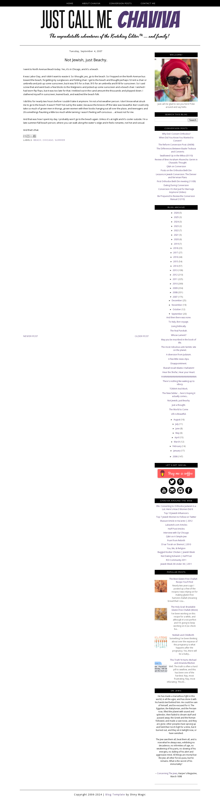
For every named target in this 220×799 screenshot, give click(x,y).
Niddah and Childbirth (183, 635)
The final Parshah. (178, 330)
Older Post (142, 336)
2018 (176, 248)
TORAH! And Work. (179, 388)
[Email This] (24, 136)
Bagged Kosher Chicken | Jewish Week (176, 552)
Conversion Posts (120, 3)
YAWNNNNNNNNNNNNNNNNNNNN (178, 376)
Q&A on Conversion (176, 166)
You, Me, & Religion (176, 548)
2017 (176, 252)
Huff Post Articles (176, 528)
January (177, 450)
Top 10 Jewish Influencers (176, 513)
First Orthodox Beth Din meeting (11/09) (176, 181)
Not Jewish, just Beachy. (178, 400)
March (177, 441)
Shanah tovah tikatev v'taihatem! (178, 367)
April (177, 437)
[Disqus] (86, 200)
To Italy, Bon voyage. (179, 321)
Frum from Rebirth (176, 540)
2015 (176, 261)
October (177, 309)
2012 (175, 274)
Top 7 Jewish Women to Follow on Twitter (176, 516)
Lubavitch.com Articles (176, 524)
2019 (176, 243)
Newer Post (30, 336)
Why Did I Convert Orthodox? (176, 133)
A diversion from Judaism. (178, 354)
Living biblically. (178, 326)
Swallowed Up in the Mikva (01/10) (176, 155)
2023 (176, 226)
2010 (175, 283)
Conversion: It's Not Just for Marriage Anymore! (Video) (176, 191)
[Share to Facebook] (34, 136)
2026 (176, 212)
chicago (48, 140)
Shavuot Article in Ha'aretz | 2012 (176, 520)
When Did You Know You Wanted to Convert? (176, 139)
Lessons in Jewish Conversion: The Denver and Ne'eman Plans (176, 176)
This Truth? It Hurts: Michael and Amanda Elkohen (183, 661)
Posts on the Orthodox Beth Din (176, 170)
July (177, 424)
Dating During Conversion (176, 185)
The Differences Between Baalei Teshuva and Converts (176, 150)
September (177, 313)
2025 (176, 217)
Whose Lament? (178, 335)
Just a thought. (179, 405)
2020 (176, 239)
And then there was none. (178, 317)
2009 (175, 288)
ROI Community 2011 (176, 560)
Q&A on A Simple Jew (176, 536)
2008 (175, 292)
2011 (175, 279)
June (177, 428)
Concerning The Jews (167, 773)
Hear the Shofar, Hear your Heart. (178, 372)
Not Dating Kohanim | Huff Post (176, 556)
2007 (175, 296)
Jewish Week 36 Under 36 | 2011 (176, 563)
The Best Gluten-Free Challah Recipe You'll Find (183, 580)
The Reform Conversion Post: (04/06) (176, 144)
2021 (176, 234)
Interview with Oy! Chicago (176, 532)
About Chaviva (91, 3)
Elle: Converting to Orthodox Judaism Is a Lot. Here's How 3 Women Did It (176, 508)
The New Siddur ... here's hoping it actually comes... (178, 395)
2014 (176, 266)
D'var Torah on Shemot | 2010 (176, 544)
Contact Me (148, 3)
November (177, 304)
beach (37, 140)
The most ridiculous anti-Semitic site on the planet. (178, 349)
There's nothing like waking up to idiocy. (179, 383)
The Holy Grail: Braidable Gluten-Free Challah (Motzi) (184, 608)
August (177, 419)
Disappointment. (178, 363)
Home (70, 3)
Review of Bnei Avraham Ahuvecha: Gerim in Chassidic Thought (176, 161)
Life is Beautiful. (178, 413)
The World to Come (178, 409)
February (177, 446)
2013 (175, 270)
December (177, 300)
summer (60, 140)
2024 (176, 221)
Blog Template (115, 794)
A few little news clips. (178, 359)
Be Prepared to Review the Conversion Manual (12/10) (176, 198)
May (177, 433)
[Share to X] (31, 136)
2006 (175, 456)
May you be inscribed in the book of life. (178, 341)
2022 (176, 230)
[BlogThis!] (28, 136)
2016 (176, 257)
